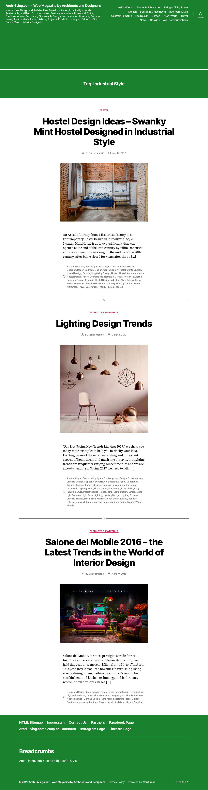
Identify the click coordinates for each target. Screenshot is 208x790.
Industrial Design (75, 280)
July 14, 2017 (119, 153)
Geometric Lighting (77, 488)
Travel (184, 15)
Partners (98, 722)
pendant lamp (120, 498)
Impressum (56, 722)
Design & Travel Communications (169, 20)
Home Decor (100, 488)
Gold (90, 488)
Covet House (100, 481)
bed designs (104, 266)
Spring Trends (127, 502)
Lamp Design (120, 491)
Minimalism (90, 498)
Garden (156, 15)
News (143, 20)
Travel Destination (88, 286)
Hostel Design (74, 276)
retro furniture (90, 702)
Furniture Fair (136, 692)
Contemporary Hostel (114, 269)
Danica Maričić (96, 153)
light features (74, 495)
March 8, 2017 (118, 334)
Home (49, 761)
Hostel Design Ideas (92, 276)
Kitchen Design (74, 698)
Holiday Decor (125, 7)
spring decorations (108, 502)
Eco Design (141, 15)
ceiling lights (96, 478)
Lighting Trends (75, 498)
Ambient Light (74, 478)
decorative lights (116, 481)
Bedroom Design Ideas (79, 692)
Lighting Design (112, 495)
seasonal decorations (87, 502)
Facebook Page (121, 722)
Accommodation (75, 266)
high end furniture (76, 695)
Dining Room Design (118, 692)
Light (139, 491)
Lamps (131, 491)
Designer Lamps (83, 485)
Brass (86, 478)
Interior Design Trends (94, 491)
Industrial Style (118, 280)
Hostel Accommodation (131, 273)
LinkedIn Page (120, 729)
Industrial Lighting (130, 488)
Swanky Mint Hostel (96, 283)
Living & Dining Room (176, 7)
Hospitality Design (100, 273)
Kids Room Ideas (134, 695)
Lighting (98, 495)
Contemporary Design (115, 478)
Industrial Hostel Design (97, 280)
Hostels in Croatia (113, 276)
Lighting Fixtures (129, 495)
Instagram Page (92, 729)
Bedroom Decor (75, 269)
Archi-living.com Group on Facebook (47, 729)
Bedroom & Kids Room (153, 11)
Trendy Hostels (106, 286)
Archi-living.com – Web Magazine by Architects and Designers (67, 782)
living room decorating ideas (115, 698)
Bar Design (91, 266)
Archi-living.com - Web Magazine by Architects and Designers (53, 5)
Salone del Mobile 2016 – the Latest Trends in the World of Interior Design (104, 552)
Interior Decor (134, 280)
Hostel (114, 273)
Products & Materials (149, 7)
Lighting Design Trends (104, 323)
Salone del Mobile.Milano (112, 702)
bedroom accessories (123, 266)
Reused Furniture (75, 283)
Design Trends (99, 692)
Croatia (86, 273)
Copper (88, 481)
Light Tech (87, 495)
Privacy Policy (116, 782)
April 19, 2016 (119, 573)
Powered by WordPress (141, 782)
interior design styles (114, 695)
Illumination (114, 488)
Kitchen (132, 11)
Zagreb (119, 286)
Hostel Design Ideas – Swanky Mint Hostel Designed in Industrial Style (104, 131)
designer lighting (102, 485)
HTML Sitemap (31, 722)
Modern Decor (104, 498)
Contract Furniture (121, 15)
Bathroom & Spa (178, 11)
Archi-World (170, 15)
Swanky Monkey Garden (120, 283)
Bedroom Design (93, 269)
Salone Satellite (134, 702)
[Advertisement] (104, 49)
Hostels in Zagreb (133, 276)
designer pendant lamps (124, 485)
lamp (110, 491)
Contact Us (78, 722)
